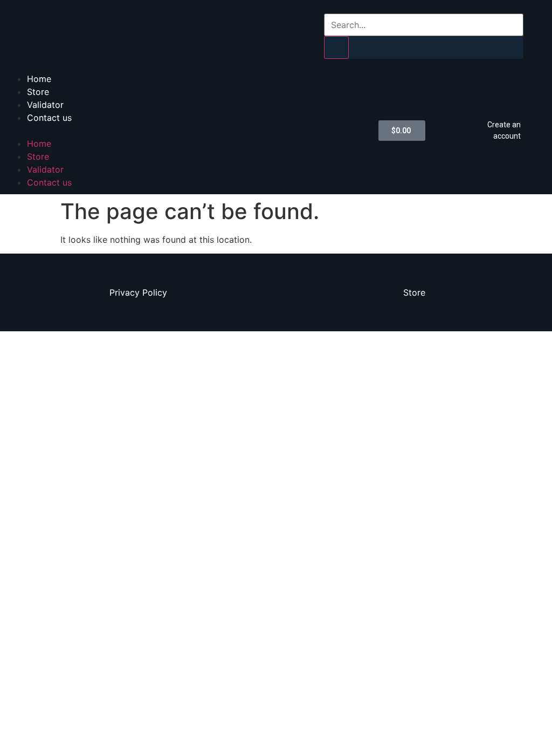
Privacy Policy (138, 292)
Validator (45, 104)
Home (39, 78)
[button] (186, 130)
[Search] (336, 47)
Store (38, 91)
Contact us (49, 117)
